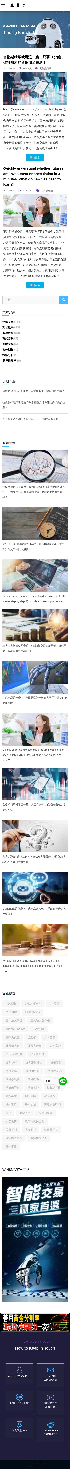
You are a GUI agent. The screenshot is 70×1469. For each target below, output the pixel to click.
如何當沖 (55, 1045)
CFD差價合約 (33, 1003)
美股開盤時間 (52, 1104)
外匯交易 (8, 344)
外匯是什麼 (35, 1045)
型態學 (32, 1037)
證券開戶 (30, 1129)
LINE (48, 1081)
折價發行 (56, 1062)
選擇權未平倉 (38, 1138)
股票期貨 (11, 1121)
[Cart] (18, 5)
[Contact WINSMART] (50, 1370)
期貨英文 (11, 1096)
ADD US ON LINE (19, 1403)
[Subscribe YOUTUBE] (50, 1397)
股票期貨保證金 (34, 1121)
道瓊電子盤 (51, 1129)
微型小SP (12, 1062)
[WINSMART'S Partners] (50, 1425)
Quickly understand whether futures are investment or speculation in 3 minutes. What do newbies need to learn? (33, 755)
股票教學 (8, 333)
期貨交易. (12, 1070)
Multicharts (32, 1012)
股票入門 (24, 1113)
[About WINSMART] (19, 1370)
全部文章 (8, 321)
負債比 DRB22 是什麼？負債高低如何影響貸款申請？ (33, 391)
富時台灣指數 (14, 1054)
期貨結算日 (54, 1087)
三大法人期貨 (14, 1020)
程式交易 (8, 338)
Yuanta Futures (15, 1029)
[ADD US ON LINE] (19, 1397)
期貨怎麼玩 (55, 1070)
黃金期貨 (11, 1146)
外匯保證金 (13, 1045)
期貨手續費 (13, 1079)
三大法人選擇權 (40, 1020)
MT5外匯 (11, 1012)
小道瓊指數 (37, 1054)
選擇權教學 (9, 360)
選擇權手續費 (14, 1138)
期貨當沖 (33, 1087)
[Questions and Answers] (19, 1425)
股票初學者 (45, 1113)
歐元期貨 (49, 1096)
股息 (8, 1113)
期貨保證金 (33, 1070)
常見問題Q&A (19, 1430)
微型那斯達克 (34, 1062)
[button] (3, 6)
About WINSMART (19, 1376)
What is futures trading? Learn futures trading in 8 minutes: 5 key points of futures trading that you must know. (32, 965)
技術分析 (8, 355)
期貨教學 (8, 327)
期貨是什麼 (45, 68)
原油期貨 (39, 1029)
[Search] (63, 300)
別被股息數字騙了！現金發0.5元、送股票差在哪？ (31, 419)
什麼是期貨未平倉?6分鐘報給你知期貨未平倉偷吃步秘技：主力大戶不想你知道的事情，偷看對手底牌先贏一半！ (33, 492)
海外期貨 (8, 349)
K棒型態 (54, 1003)
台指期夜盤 (13, 1037)
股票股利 (11, 1129)
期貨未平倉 (13, 1087)
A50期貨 (11, 1003)
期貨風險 (30, 1096)
